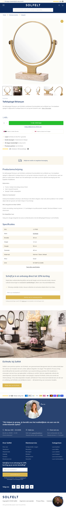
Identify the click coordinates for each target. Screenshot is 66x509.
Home (4, 15)
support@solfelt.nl (37, 433)
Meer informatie (46, 108)
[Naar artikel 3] (28, 91)
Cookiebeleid (50, 501)
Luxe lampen (56, 454)
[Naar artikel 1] (7, 91)
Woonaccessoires (13, 15)
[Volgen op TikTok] (27, 487)
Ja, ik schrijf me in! (15, 474)
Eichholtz (5, 98)
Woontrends (6, 452)
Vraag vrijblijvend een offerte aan (33, 126)
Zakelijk (5, 454)
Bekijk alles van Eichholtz (12, 385)
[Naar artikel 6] (58, 91)
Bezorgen (28, 452)
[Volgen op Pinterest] (23, 487)
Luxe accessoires (57, 456)
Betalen (28, 454)
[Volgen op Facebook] (14, 487)
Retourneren (29, 456)
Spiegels (23, 15)
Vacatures (6, 449)
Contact (5, 456)
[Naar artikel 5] (48, 91)
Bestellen (28, 449)
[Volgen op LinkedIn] (32, 487)
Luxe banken (56, 447)
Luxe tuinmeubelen (57, 459)
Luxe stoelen (56, 452)
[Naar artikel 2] (17, 91)
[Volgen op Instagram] (18, 487)
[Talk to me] (58, 501)
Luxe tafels (55, 449)
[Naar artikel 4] (38, 91)
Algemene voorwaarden (27, 501)
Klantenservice (7, 459)
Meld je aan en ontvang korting (33, 297)
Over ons (5, 447)
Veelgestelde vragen (32, 447)
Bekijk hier (24, 301)
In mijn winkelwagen (36, 122)
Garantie (28, 459)
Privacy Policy (40, 501)
